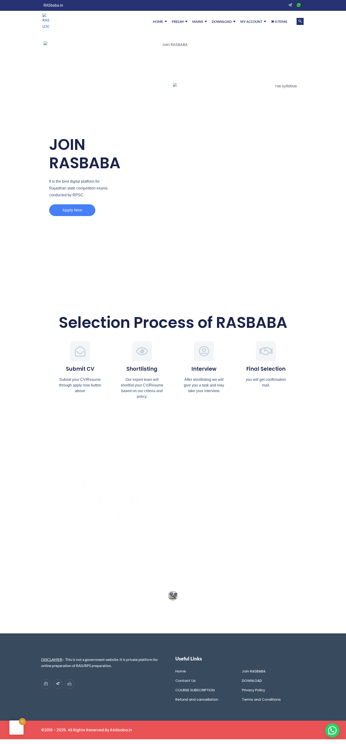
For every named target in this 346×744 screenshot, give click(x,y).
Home (158, 22)
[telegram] (290, 5)
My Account (251, 22)
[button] (300, 21)
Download (222, 22)
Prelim (178, 22)
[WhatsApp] (298, 5)
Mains (197, 22)
